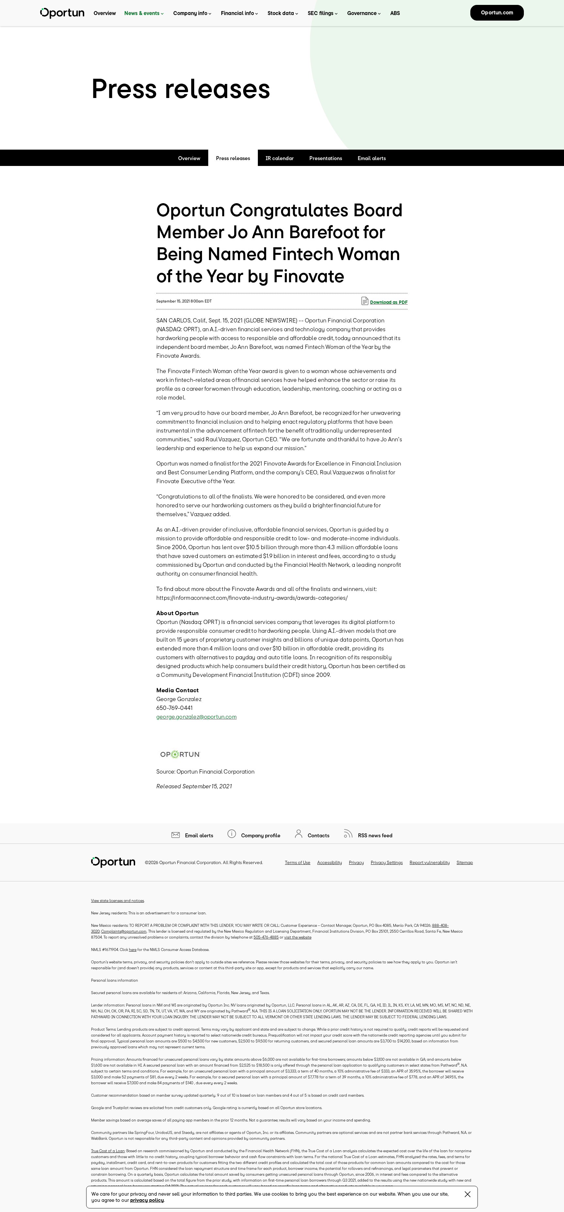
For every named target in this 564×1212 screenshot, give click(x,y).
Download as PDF (389, 302)
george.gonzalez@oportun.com (196, 716)
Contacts (317, 835)
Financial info (237, 13)
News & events (142, 13)
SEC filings (321, 13)
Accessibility (329, 862)
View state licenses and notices (117, 900)
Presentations (325, 158)
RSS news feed (375, 835)
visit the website (297, 937)
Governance (362, 13)
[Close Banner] (467, 1195)
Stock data (281, 13)
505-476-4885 (266, 937)
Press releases (233, 158)
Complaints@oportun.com (124, 931)
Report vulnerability (430, 862)
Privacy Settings (387, 862)
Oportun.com (497, 12)
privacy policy (147, 1200)
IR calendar (280, 158)
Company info (190, 13)
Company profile (260, 835)
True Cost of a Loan (108, 1150)
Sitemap (465, 862)
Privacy (356, 862)
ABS (395, 13)
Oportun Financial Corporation (190, 862)
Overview (105, 13)
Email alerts (372, 158)
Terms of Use (297, 862)
